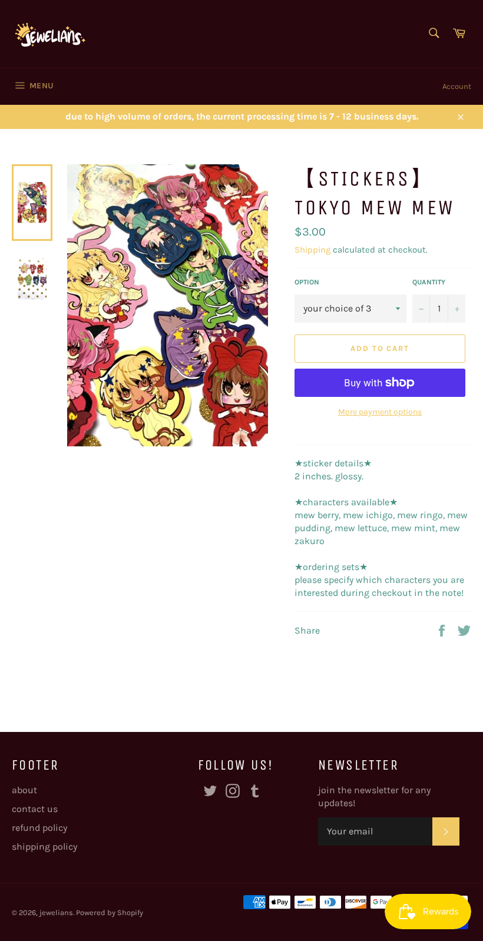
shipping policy (44, 846)
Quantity (428, 282)
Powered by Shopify (109, 912)
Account (456, 86)
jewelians (56, 912)
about (24, 790)
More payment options (380, 412)
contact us (35, 808)
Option (307, 282)
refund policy (39, 827)
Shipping (312, 249)
